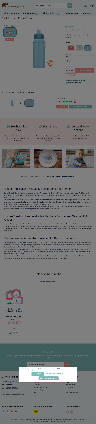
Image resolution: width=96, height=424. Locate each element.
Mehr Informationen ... (34, 371)
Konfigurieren (37, 374)
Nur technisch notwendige (55, 374)
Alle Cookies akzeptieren (48, 378)
